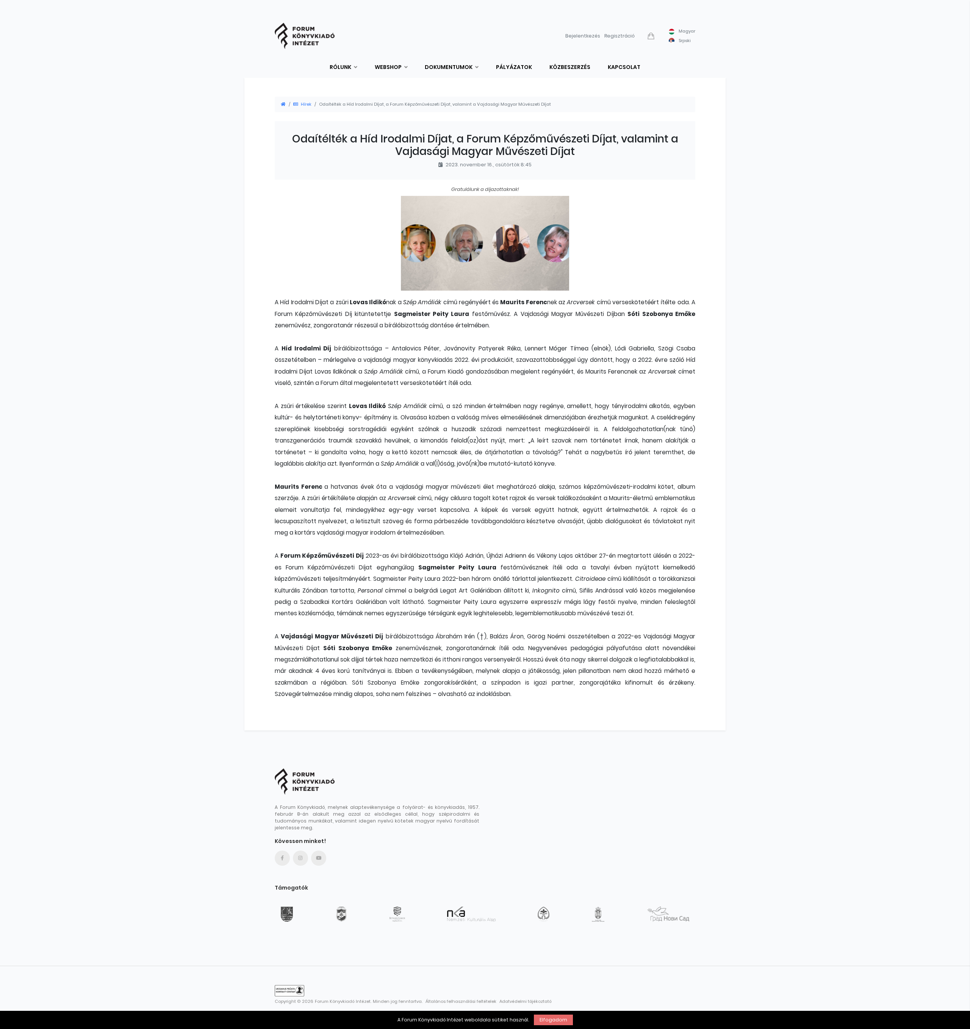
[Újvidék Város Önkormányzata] (668, 914)
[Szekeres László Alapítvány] (545, 914)
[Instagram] (300, 858)
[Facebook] (282, 858)
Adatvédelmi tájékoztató (525, 1001)
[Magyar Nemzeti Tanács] (342, 914)
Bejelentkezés (582, 36)
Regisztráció (619, 36)
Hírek (306, 104)
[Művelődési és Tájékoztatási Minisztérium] (600, 914)
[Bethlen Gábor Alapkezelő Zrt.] (399, 914)
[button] (652, 36)
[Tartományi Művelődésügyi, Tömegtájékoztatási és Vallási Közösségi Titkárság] (288, 914)
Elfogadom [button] (553, 1019)
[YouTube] (318, 858)
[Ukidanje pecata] (289, 990)
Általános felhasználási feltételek (461, 1001)
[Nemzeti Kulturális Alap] (473, 914)
